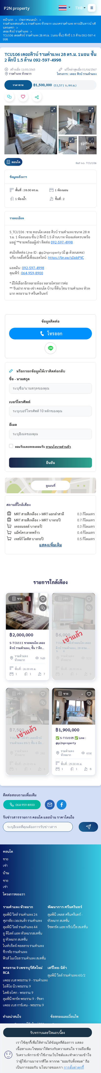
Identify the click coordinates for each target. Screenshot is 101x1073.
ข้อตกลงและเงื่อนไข (64, 1016)
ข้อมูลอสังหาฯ (18, 177)
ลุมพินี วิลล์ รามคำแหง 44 (20, 927)
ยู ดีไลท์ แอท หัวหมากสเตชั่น (22, 933)
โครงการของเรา (14, 894)
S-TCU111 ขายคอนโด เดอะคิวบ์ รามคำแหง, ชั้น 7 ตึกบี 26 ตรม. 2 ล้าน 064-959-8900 (27, 645)
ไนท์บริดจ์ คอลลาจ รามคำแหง (23, 945)
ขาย (5, 859)
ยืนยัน (50, 462)
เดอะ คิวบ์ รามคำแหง (15, 31)
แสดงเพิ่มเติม (50, 544)
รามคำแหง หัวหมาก (18, 907)
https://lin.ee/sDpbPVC (66, 257)
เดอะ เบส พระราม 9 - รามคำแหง (25, 980)
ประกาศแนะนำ (28, 19)
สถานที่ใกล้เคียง (18, 504)
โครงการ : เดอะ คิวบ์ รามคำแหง (77, 74)
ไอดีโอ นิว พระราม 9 (17, 986)
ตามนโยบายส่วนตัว (58, 447)
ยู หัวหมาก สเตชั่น (15, 939)
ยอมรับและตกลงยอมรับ (30, 447)
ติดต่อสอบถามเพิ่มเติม (20, 795)
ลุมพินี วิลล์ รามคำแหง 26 (20, 914)
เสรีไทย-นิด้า (57, 967)
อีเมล (13, 424)
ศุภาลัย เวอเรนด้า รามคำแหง (22, 920)
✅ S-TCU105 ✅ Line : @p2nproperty (71, 740)
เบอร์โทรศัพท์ (19, 402)
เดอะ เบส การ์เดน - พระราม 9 (23, 1005)
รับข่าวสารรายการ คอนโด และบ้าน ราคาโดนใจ (38, 817)
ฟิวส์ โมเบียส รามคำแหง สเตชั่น (24, 958)
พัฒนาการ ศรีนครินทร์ (65, 907)
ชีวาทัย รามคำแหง (15, 951)
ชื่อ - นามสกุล (19, 379)
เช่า (5, 865)
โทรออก (54, 333)
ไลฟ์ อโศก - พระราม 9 (18, 992)
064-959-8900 (32, 273)
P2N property (17, 8)
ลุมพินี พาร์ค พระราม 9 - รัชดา (23, 998)
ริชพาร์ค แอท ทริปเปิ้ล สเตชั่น (68, 927)
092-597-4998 (62, 242)
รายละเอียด (17, 218)
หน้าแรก (8, 19)
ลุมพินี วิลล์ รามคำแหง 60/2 (67, 975)
